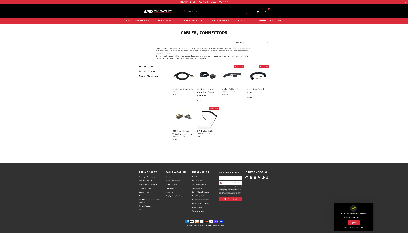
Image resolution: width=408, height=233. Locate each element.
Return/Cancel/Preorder (201, 192)
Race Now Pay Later (146, 181)
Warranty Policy (197, 188)
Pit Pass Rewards (145, 206)
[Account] (259, 11)
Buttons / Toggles (147, 71)
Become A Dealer (172, 184)
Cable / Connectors (148, 76)
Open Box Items (144, 196)
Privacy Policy (197, 207)
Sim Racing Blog (145, 188)
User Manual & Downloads (148, 184)
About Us (142, 210)
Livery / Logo (170, 192)
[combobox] (216, 11)
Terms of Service (198, 211)
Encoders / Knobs (147, 66)
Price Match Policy (198, 196)
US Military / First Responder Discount (149, 201)
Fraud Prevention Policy (200, 203)
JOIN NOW (230, 199)
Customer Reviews (145, 192)
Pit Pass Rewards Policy (200, 200)
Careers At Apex (171, 177)
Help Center (196, 177)
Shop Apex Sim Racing (147, 177)
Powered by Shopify (218, 226)
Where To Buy (171, 188)
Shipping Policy (197, 181)
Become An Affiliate (173, 181)
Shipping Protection (199, 184)
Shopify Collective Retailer (175, 196)
